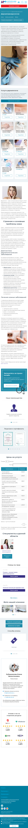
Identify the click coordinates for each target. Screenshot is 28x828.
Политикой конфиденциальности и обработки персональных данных (14, 822)
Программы (4, 791)
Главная (3, 11)
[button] (17, 469)
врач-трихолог (4, 363)
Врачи (16, 17)
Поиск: (10, 464)
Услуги (8, 11)
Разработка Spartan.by (5, 812)
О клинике (4, 797)
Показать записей (7, 461)
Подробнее (7, 117)
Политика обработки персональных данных (10, 799)
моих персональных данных (18, 823)
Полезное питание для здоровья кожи (13, 587)
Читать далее (14, 576)
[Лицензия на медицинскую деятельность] (8, 438)
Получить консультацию (6, 20)
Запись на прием (9, 17)
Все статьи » (14, 598)
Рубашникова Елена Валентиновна (14, 675)
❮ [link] (21, 524)
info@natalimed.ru (9, 693)
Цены (2, 17)
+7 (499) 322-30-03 (9, 697)
